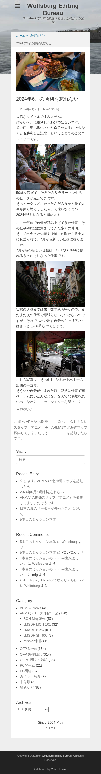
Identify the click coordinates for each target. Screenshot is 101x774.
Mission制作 (33, 641)
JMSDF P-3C (34, 630)
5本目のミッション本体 (38, 519)
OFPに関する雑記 (34, 660)
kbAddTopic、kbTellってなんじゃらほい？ (52, 580)
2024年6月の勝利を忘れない (42, 492)
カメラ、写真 (30, 676)
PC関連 (25, 671)
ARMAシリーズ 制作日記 (39, 613)
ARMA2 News (30, 608)
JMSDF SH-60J (36, 635)
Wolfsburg (52, 109)
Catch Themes (60, 769)
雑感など (37, 35)
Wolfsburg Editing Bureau (53, 9)
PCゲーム (27, 665)
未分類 (25, 682)
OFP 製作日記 (31, 654)
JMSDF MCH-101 (37, 624)
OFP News (28, 649)
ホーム (22, 35)
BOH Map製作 (35, 619)
